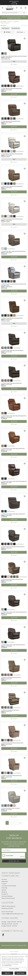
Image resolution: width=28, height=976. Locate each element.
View (14, 61)
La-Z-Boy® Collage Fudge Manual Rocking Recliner (12, 350)
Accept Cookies (20, 973)
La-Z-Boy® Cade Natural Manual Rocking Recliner (12, 219)
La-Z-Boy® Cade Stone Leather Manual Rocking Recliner (13, 251)
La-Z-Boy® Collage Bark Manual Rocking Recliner (12, 318)
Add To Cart (14, 94)
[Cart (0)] (25, 8)
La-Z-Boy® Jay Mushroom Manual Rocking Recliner (12, 742)
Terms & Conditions (14, 951)
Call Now (14, 2)
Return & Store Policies (8, 898)
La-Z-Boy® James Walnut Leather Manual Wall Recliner (13, 514)
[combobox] (20, 32)
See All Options (20, 86)
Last (20, 822)
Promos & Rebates (7, 896)
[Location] (17, 8)
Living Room (16, 21)
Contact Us (5, 894)
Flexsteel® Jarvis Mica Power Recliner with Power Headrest (14, 56)
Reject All (7, 973)
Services (4, 890)
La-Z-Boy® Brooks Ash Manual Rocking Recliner (11, 88)
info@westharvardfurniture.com (14, 913)
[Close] (26, 956)
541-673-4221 (9, 911)
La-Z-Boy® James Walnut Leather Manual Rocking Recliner (14, 481)
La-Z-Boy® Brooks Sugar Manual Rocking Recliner (12, 153)
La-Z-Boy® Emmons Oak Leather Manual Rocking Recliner (13, 415)
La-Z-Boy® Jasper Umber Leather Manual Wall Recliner (13, 644)
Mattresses (5, 881)
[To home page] (9, 8)
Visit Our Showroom (14, 1)
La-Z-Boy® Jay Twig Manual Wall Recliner (10, 710)
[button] (2, 8)
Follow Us (13, 4)
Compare (15, 64)
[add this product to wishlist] (25, 38)
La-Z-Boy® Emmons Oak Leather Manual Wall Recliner (13, 448)
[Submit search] (24, 12)
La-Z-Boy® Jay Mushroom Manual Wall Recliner (11, 775)
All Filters (8, 32)
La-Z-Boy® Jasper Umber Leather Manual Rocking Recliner (14, 612)
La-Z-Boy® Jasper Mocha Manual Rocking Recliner (12, 579)
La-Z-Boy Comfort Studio (9, 885)
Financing (4, 888)
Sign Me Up (14, 861)
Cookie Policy (8, 965)
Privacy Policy (14, 954)
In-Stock (4, 883)
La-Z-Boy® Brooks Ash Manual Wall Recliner (10, 121)
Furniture (10, 21)
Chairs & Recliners (5, 23)
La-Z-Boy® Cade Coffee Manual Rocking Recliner (11, 186)
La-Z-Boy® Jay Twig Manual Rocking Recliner (11, 677)
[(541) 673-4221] (21, 8)
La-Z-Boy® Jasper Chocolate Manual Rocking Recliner (13, 546)
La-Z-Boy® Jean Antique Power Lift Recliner (10, 808)
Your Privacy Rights (14, 968)
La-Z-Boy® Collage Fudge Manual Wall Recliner (11, 383)
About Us (4, 892)
